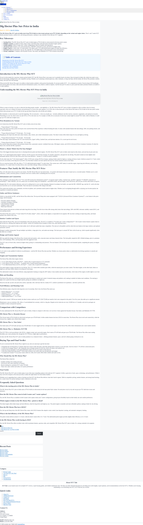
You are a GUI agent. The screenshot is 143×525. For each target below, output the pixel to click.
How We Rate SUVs (8, 500)
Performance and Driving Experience (12, 65)
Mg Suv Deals (4, 450)
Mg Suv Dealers (4, 451)
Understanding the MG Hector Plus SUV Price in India (16, 62)
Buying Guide (10, 12)
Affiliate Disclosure (8, 495)
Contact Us (6, 19)
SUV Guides (6, 13)
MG (2, 426)
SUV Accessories (7, 15)
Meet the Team (7, 504)
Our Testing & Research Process (11, 501)
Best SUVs (9, 9)
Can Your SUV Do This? (10, 473)
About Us (5, 18)
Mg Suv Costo (4, 453)
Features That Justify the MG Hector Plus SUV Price (16, 63)
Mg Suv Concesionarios (6, 454)
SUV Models (6, 7)
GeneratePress (21, 524)
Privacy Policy (7, 503)
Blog (4, 16)
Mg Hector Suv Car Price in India (10, 429)
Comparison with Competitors (10, 66)
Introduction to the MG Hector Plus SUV (13, 60)
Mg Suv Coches (4, 456)
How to (5, 475)
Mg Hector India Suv (6, 428)
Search (2, 431)
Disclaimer (6, 498)
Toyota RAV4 (7, 478)
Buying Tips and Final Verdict (10, 68)
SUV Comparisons (12, 10)
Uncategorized (7, 479)
